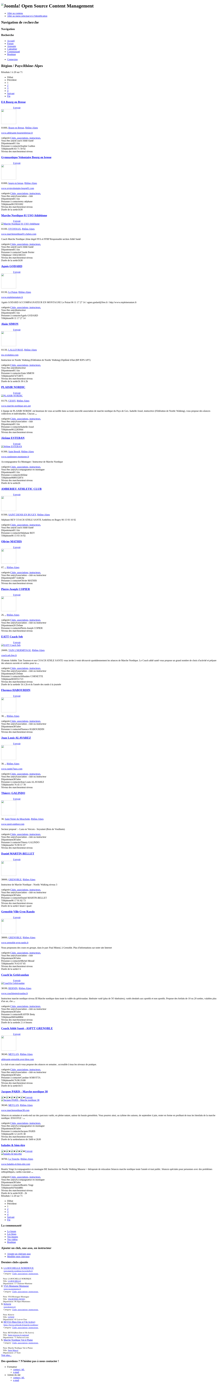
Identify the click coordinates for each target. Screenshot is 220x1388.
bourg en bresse (15, 183)
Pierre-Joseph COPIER (15, 589)
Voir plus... (6, 1355)
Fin (8, 96)
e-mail (16, 1372)
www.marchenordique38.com (15, 1110)
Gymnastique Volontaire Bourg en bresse (26, 157)
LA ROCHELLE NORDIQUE (19, 1268)
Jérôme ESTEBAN (13, 437)
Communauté (13, 51)
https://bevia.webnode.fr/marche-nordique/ (21, 1325)
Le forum (11, 1231)
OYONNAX (14, 229)
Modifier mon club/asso (18, 1256)
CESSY (12, 400)
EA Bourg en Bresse (13, 102)
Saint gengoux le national (18, 1335)
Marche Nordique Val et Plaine (18, 1340)
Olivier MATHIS (11, 541)
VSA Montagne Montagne (16, 1286)
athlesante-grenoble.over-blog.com (17, 1059)
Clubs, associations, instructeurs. (25, 138)
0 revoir (17, 107)
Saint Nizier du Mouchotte (17, 819)
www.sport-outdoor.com (12, 824)
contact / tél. (19, 1369)
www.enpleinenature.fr (12, 297)
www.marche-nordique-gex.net (16, 406)
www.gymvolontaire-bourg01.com (17, 188)
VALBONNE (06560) (16, 1299)
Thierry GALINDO (13, 793)
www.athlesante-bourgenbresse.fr (17, 133)
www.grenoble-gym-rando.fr (14, 942)
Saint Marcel (13, 1350)
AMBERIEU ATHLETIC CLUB (21, 488)
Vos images (12, 1236)
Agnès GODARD (11, 266)
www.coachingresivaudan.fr (14, 993)
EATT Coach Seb (12, 636)
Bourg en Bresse (16, 127)
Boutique (11, 54)
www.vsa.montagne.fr (12, 1289)
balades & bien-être (13, 1145)
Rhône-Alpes (31, 127)
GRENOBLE (15, 879)
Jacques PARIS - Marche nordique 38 (24, 1091)
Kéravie (7, 1304)
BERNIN (13, 988)
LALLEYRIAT (15, 350)
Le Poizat (12, 292)
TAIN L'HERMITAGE (19, 650)
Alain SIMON (9, 323)
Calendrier (12, 49)
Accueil (11, 41)
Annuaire (11, 46)
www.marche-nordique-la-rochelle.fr (18, 1271)
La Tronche (13, 1159)
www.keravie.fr (10, 1307)
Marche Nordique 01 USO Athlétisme (24, 215)
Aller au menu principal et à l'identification (27, 16)
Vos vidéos (12, 1239)
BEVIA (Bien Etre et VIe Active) (19, 1322)
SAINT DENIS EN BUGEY (22, 514)
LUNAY (11, 1317)
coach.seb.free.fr (9, 655)
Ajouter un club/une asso (19, 1254)
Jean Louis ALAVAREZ (16, 737)
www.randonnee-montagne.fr (15, 456)
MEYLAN (13, 1054)
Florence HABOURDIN (15, 690)
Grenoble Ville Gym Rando (18, 911)
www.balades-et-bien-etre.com (15, 1164)
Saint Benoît (14, 451)
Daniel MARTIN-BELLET (17, 853)
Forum (10, 43)
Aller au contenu (15, 13)
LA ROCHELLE (14, 1281)
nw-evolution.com (9, 355)
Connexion (12, 59)
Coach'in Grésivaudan (15, 974)
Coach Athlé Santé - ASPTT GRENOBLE (27, 1028)
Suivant (10, 93)
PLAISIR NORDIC (13, 387)
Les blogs (11, 1234)
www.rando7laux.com (11, 768)
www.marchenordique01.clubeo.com (18, 234)
